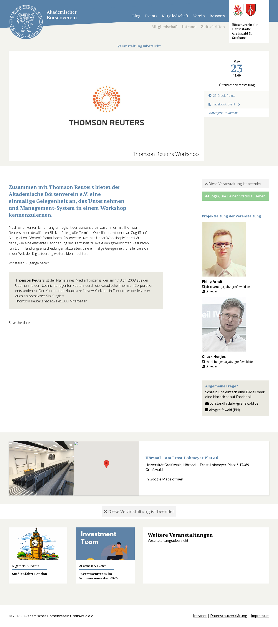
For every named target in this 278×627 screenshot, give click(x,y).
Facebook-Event (224, 104)
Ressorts (217, 15)
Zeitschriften (213, 26)
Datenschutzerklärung (228, 615)
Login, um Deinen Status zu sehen (237, 196)
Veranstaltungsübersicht (168, 540)
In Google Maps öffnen (164, 479)
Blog (136, 15)
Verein (199, 15)
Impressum (260, 615)
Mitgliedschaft (175, 15)
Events (151, 15)
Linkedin (211, 291)
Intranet (189, 26)
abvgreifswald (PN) (224, 409)
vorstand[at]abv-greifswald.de (233, 403)
